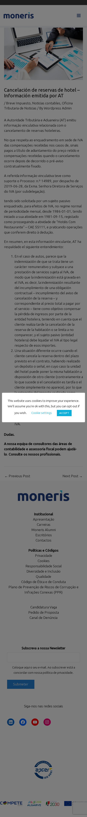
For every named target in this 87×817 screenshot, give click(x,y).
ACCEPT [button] (64, 413)
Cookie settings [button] (41, 413)
